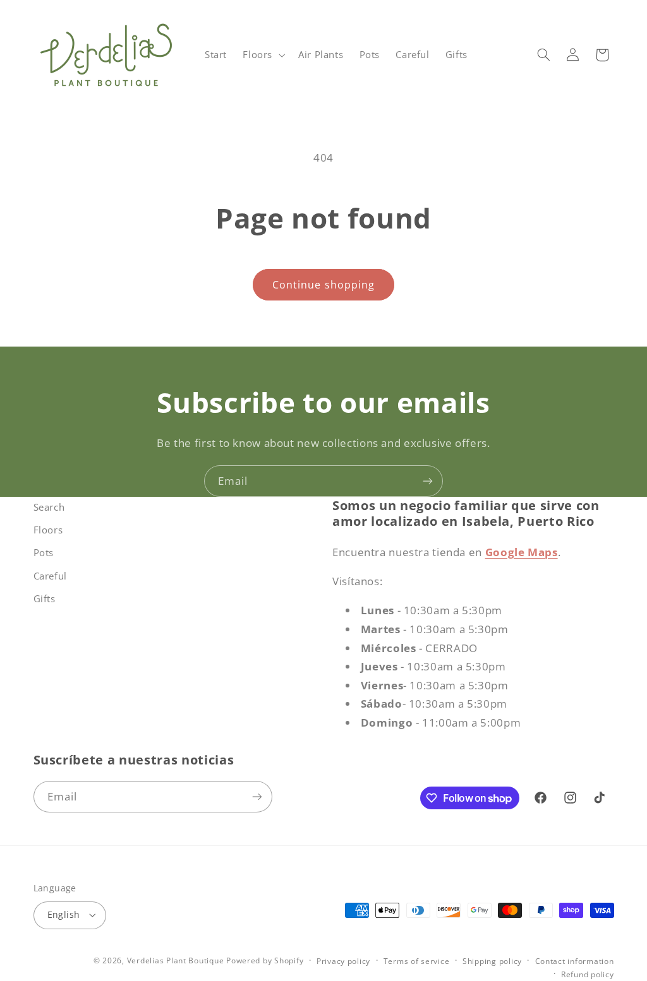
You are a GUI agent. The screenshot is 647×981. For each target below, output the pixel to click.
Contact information (574, 961)
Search (49, 507)
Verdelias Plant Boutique (175, 960)
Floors (48, 529)
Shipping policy (492, 961)
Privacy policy (343, 961)
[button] (263, 55)
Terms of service (417, 961)
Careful (50, 575)
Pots (43, 552)
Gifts (44, 598)
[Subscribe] (427, 480)
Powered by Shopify (264, 960)
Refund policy (587, 974)
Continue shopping (323, 285)
